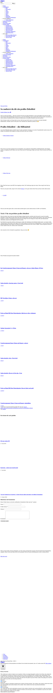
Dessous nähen (6, 24)
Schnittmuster (6, 7)
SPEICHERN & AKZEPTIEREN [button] (8, 691)
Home (4, 5)
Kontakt (4, 655)
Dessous (8, 408)
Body (7, 14)
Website (2, 509)
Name (2, 504)
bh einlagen (4, 408)
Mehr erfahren (48, 663)
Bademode (8, 16)
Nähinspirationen (9, 28)
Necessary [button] (3, 679)
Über (4, 654)
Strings (7, 12)
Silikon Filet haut (6, 157)
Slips (7, 10)
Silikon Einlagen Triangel (8, 135)
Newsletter (5, 656)
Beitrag (22, 188)
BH (1, 408)
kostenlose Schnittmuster (11, 17)
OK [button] (44, 663)
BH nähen (5, 22)
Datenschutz (5, 657)
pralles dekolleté (13, 408)
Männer (7, 15)
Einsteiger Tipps (9, 26)
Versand (25, 406)
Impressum (5, 658)
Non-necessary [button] (4, 685)
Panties (7, 11)
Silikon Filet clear (6, 173)
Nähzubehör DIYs (9, 32)
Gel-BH (4, 195)
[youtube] (2, 1)
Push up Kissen (23, 408)
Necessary (4, 681)
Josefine (4, 409)
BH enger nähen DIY (5, 441)
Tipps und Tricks (9, 30)
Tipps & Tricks (9, 37)
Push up (18, 408)
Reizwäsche (8, 9)
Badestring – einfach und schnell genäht (9, 467)
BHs (7, 8)
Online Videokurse (9, 19)
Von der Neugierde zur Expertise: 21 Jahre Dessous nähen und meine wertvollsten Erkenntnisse (22, 494)
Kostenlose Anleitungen (10, 31)
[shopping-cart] (1, 1)
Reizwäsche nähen (7, 23)
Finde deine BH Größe (10, 36)
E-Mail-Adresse (4, 506)
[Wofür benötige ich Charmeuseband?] (8, 413)
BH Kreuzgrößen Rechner (11, 35)
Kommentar (3, 518)
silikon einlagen (29, 408)
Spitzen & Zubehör (7, 21)
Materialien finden (9, 29)
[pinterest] (3, 1)
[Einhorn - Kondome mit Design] (3, 413)
